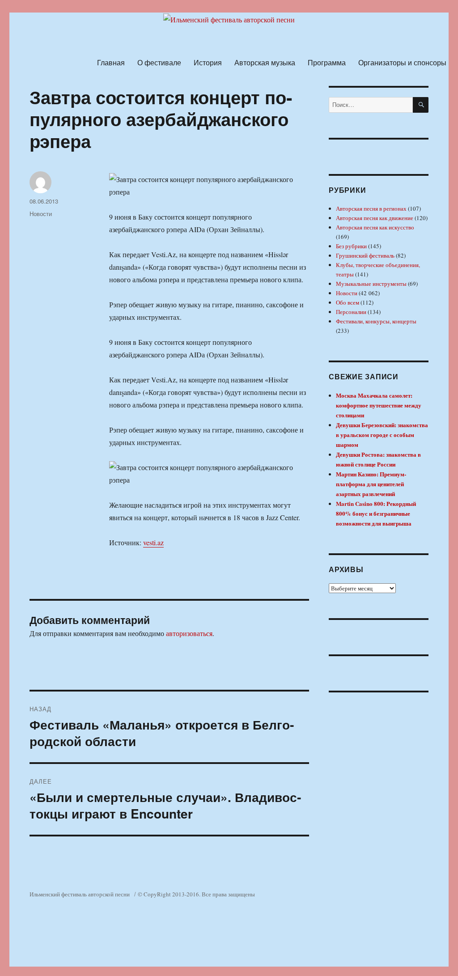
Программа (327, 62)
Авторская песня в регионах (371, 208)
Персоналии (351, 312)
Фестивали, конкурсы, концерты (376, 321)
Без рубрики (351, 246)
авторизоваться (189, 633)
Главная (111, 62)
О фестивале (159, 62)
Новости (41, 213)
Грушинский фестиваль (365, 255)
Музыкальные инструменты (371, 284)
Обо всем (347, 302)
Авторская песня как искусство (375, 227)
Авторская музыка (264, 62)
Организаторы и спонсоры (402, 62)
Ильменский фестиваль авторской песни (80, 894)
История (208, 62)
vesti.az (153, 542)
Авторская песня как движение (374, 218)
